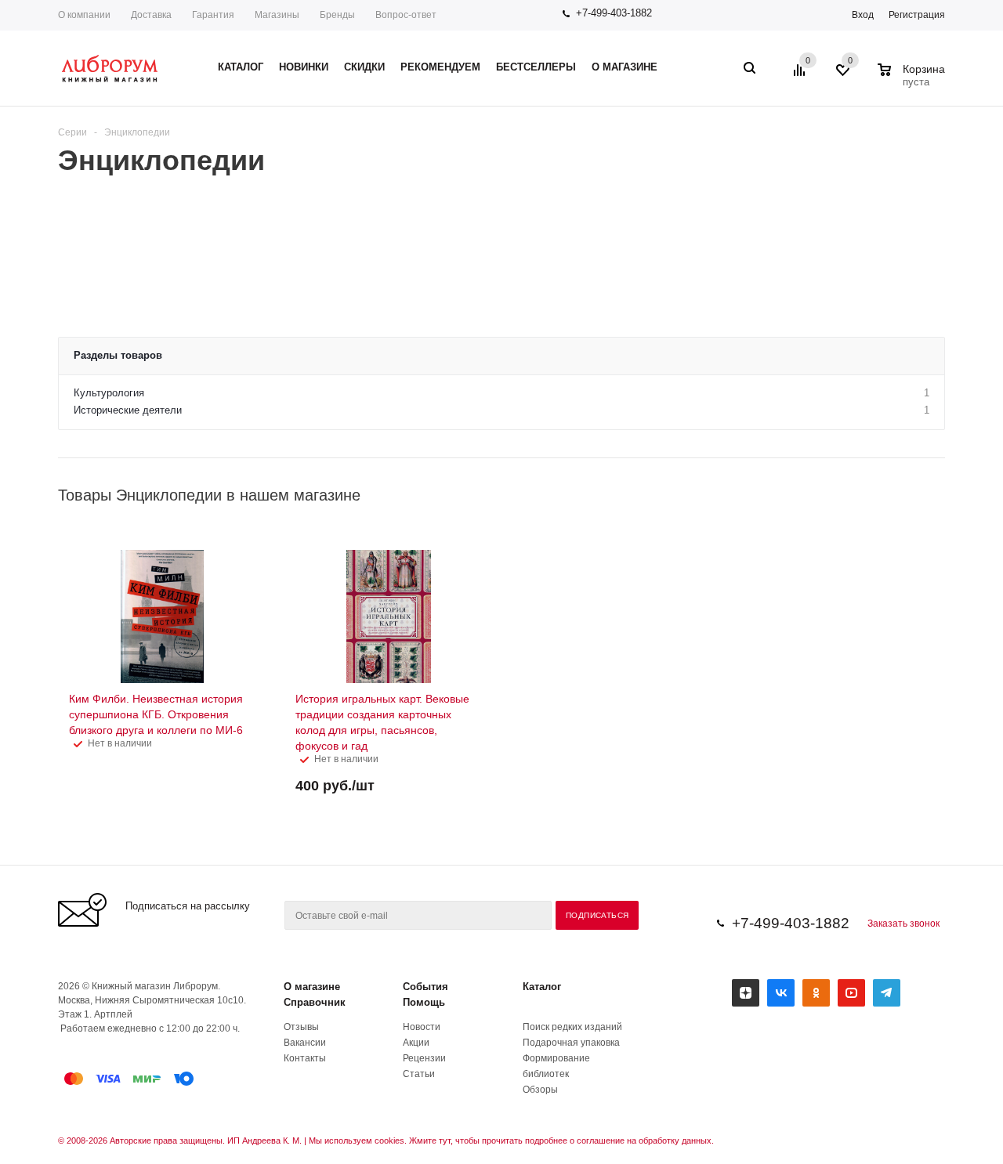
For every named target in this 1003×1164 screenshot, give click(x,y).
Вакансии (305, 1042)
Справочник (315, 1002)
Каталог (542, 986)
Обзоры (540, 1089)
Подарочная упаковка (571, 1042)
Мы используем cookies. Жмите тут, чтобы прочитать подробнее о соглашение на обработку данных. (511, 1140)
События (425, 986)
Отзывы (301, 1026)
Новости (421, 1026)
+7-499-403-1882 (614, 13)
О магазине (312, 986)
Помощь (424, 1002)
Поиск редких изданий (572, 1026)
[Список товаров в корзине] (913, 79)
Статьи (419, 1073)
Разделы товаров (118, 355)
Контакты (305, 1058)
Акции (416, 1042)
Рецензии (424, 1058)
